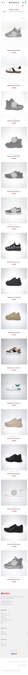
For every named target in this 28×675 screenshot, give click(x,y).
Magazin (3, 616)
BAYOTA (14, 119)
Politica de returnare (5, 615)
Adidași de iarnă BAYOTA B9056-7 (15, 156)
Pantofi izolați (12, 154)
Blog (2, 623)
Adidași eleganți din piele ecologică (15, 85)
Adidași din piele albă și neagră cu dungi (16, 191)
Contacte (3, 621)
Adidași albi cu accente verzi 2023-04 (15, 403)
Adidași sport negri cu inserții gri (15, 262)
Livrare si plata (4, 618)
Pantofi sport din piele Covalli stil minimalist (17, 509)
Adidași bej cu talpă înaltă (14, 332)
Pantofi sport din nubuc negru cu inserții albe (17, 226)
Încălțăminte (3, 633)
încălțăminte (16, 83)
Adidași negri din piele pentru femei (15, 473)
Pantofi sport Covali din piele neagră (15, 544)
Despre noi (3, 613)
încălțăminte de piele (14, 471)
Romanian (22, 6)
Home (4, 11)
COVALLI (14, 507)
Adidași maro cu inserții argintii (14, 367)
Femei (2, 642)
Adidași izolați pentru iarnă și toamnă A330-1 (17, 579)
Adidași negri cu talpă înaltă (14, 297)
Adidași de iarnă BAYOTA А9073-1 (15, 120)
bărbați (10, 189)
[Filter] (2, 18)
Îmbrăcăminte (16, 577)
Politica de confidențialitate (6, 620)
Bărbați (2, 631)
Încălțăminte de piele (14, 436)
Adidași (11, 83)
